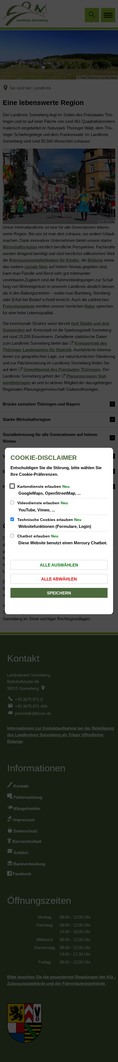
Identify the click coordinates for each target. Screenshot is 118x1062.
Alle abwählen (59, 579)
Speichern (59, 593)
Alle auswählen (59, 565)
